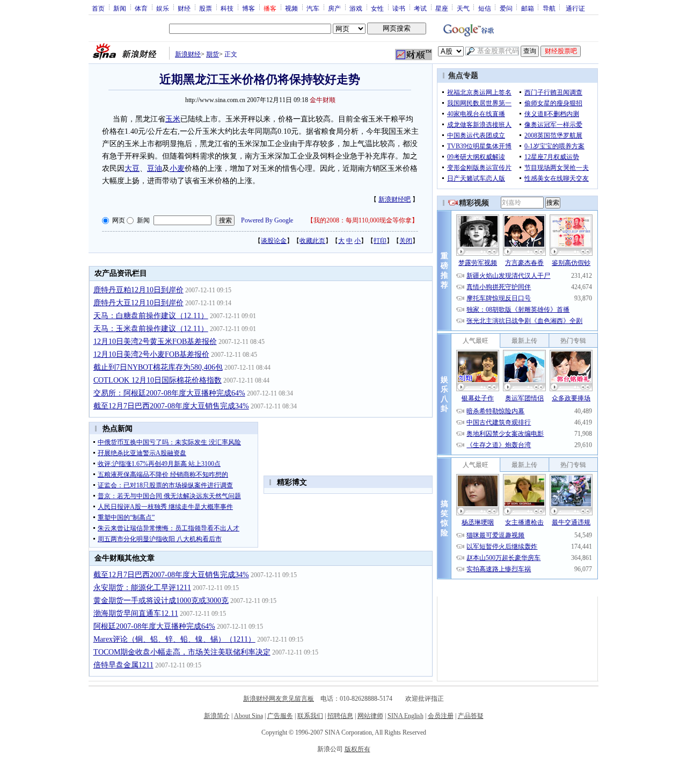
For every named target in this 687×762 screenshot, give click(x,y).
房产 (334, 8)
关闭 (405, 241)
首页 (98, 8)
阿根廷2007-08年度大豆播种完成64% (154, 626)
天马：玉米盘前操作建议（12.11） (150, 329)
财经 (184, 8)
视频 (291, 8)
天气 (463, 8)
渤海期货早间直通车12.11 (135, 613)
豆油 (154, 168)
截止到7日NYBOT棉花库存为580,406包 (158, 367)
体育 (141, 8)
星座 (441, 8)
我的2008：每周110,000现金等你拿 (362, 220)
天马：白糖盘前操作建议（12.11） (150, 316)
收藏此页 (312, 241)
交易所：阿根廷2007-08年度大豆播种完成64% (169, 393)
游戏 (355, 8)
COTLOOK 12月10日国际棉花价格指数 (157, 380)
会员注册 (441, 716)
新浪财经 (188, 54)
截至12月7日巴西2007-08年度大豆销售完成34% (171, 406)
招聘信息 (340, 716)
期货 (212, 54)
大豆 (132, 168)
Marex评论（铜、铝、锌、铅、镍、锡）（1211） (174, 639)
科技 (227, 8)
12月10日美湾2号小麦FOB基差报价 (151, 354)
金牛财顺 (322, 100)
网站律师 (370, 716)
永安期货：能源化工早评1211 (142, 588)
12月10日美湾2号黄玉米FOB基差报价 (155, 341)
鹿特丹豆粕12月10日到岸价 (138, 290)
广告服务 (280, 716)
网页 (118, 220)
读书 (398, 8)
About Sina (248, 716)
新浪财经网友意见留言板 (278, 698)
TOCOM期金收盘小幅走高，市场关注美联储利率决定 (182, 652)
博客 (248, 8)
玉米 (172, 119)
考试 (420, 8)
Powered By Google (267, 220)
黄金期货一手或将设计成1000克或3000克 (161, 600)
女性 (377, 8)
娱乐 (162, 8)
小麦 (177, 168)
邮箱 (527, 8)
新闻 (119, 8)
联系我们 (310, 716)
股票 (205, 8)
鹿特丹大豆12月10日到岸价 (138, 303)
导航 (549, 8)
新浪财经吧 (394, 199)
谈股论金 (274, 241)
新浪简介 (217, 716)
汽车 (312, 8)
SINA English (405, 716)
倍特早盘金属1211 (123, 665)
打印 (380, 241)
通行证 (575, 8)
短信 (484, 8)
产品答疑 (471, 716)
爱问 (506, 8)
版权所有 (357, 749)
